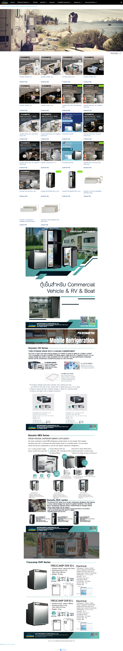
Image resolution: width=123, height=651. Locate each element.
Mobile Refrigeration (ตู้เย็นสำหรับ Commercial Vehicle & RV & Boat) (22, 6)
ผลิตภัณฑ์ (3, 6)
